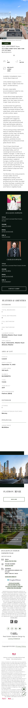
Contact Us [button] (14, 539)
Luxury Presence (14, 638)
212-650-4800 (13, 617)
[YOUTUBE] (19, 628)
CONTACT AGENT (14, 288)
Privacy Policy (21, 646)
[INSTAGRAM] (12, 628)
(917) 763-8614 (6, 271)
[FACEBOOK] (8, 628)
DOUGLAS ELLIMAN (14, 583)
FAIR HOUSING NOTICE (14, 584)
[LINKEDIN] (16, 628)
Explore (14, 499)
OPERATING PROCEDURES (14, 588)
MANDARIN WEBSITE (10, 576)
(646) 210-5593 (6, 226)
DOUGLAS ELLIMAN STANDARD (14, 586)
